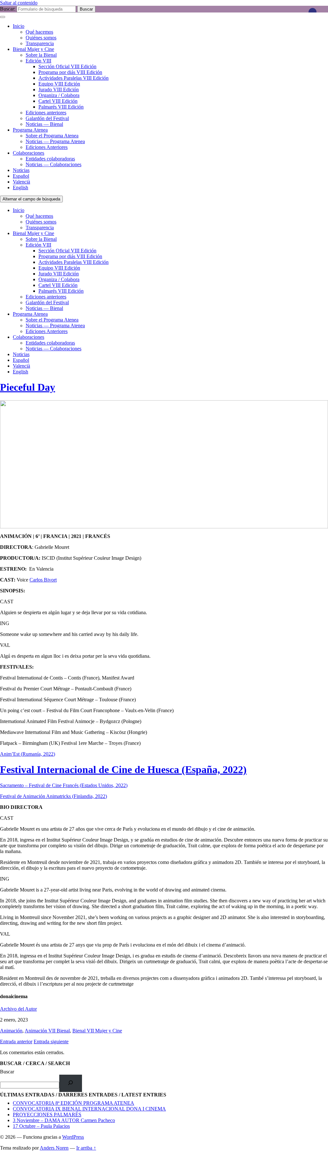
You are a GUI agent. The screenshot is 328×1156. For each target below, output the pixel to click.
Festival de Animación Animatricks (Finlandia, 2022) (53, 796)
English (20, 187)
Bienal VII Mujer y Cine (97, 1030)
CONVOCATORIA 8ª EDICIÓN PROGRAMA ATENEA (73, 1103)
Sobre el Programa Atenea (52, 135)
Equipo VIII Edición (59, 83)
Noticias (21, 170)
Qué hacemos (39, 32)
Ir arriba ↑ (86, 1148)
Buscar (7, 1071)
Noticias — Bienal (44, 124)
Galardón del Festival (47, 118)
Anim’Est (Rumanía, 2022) (27, 754)
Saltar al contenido (18, 2)
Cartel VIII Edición (58, 101)
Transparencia (40, 43)
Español (21, 176)
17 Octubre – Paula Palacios (41, 1126)
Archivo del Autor (18, 1009)
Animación (11, 1030)
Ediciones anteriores (46, 112)
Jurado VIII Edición (58, 89)
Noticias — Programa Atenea (55, 141)
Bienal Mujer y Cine (33, 49)
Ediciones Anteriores (47, 147)
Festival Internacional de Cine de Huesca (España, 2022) (123, 769)
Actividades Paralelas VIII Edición (73, 78)
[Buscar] (70, 1083)
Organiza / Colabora (58, 95)
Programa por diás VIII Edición (70, 72)
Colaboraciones (28, 153)
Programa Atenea (30, 130)
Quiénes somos (41, 37)
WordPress (73, 1137)
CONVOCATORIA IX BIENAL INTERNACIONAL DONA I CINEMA (89, 1108)
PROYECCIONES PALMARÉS (47, 1114)
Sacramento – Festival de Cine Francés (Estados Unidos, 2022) (63, 785)
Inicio (18, 26)
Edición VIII (38, 60)
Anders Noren (54, 1148)
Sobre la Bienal (41, 55)
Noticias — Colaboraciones (53, 164)
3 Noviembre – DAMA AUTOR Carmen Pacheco (64, 1120)
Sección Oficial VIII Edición (67, 66)
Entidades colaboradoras (50, 158)
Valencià (21, 181)
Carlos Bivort (43, 579)
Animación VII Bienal (47, 1030)
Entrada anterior (16, 1041)
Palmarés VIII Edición (61, 107)
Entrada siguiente (51, 1041)
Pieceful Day (27, 387)
